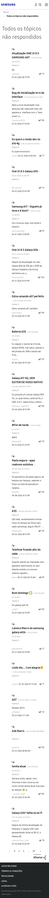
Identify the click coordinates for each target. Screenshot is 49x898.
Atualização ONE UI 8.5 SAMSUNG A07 (26, 57)
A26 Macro (28, 732)
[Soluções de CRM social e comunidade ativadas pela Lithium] (40, 856)
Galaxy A (15, 65)
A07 (24, 699)
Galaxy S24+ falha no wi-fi (27, 814)
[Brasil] (8, 4)
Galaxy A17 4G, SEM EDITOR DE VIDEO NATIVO (28, 382)
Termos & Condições (11, 871)
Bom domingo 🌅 (28, 594)
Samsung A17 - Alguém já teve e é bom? (27, 210)
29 (34, 851)
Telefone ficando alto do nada (26, 551)
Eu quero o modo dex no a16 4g (26, 141)
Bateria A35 (25, 333)
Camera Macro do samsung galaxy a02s (28, 632)
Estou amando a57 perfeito (28, 298)
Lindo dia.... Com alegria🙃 (27, 669)
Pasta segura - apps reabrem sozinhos (23, 464)
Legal (4, 881)
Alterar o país (8, 886)
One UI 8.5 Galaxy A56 (26, 251)
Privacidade (7, 876)
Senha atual (25, 768)
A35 (24, 511)
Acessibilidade (9, 866)
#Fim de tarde (26, 427)
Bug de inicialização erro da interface (28, 94)
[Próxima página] (39, 851)
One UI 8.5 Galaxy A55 (26, 173)
